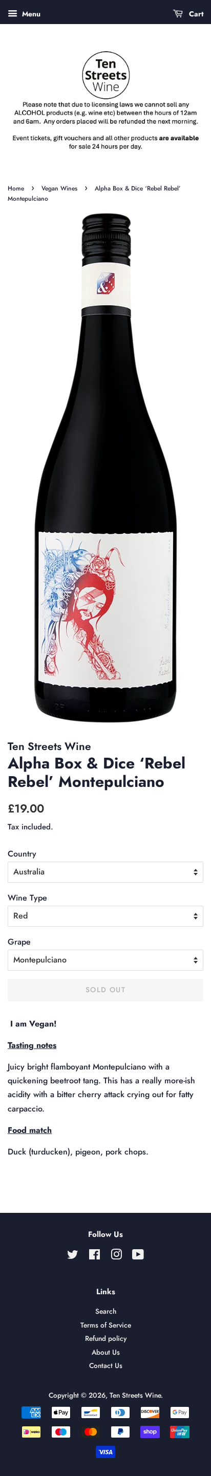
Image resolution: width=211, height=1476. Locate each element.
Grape (19, 942)
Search (105, 1311)
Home (16, 188)
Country (22, 854)
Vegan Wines (59, 188)
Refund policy (105, 1338)
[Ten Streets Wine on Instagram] (116, 1256)
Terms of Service (105, 1325)
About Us (106, 1352)
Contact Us (105, 1365)
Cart (195, 14)
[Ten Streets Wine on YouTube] (138, 1256)
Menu (30, 14)
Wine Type (27, 898)
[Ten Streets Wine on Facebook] (94, 1256)
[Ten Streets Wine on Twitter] (72, 1256)
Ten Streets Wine (135, 1395)
